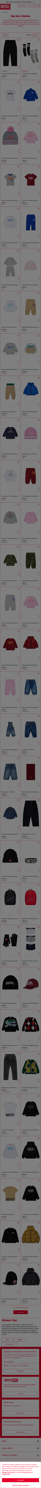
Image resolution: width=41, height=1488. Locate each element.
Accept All (20, 1480)
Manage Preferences (8, 1472)
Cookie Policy (6, 1474)
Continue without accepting (20, 1485)
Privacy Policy (26, 1472)
